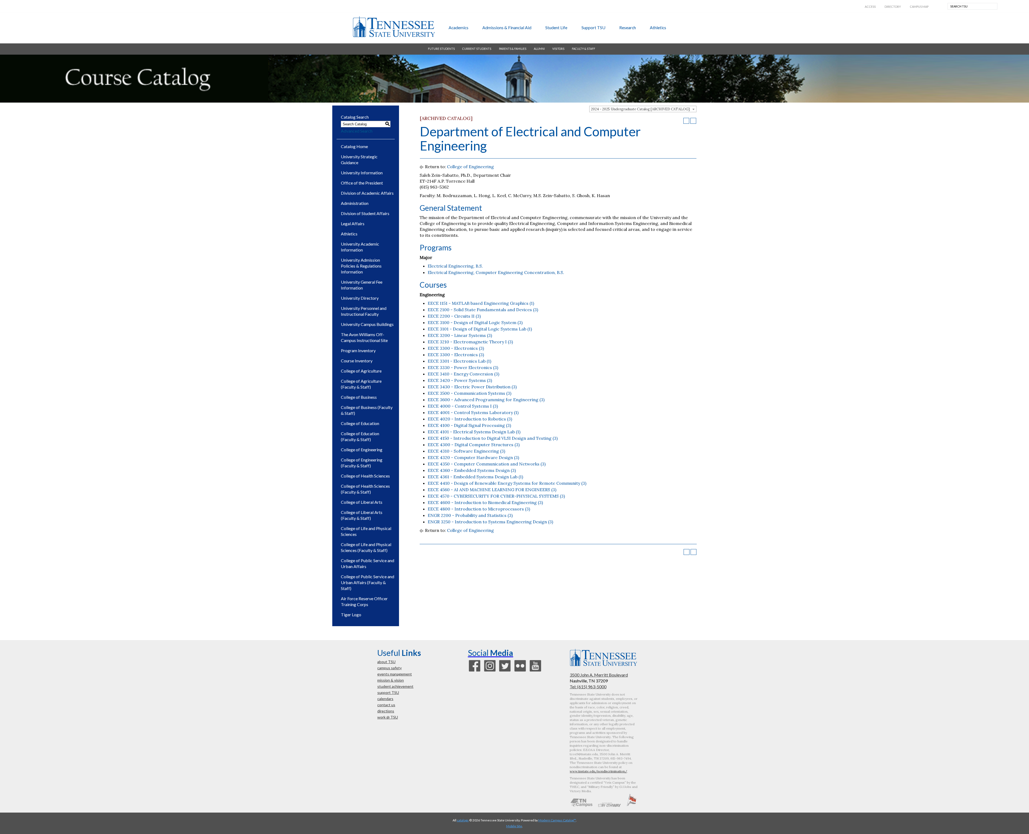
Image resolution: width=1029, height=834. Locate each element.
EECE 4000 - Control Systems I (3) (463, 406)
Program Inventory (358, 350)
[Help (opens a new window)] (693, 121)
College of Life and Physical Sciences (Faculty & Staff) (366, 547)
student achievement (395, 686)
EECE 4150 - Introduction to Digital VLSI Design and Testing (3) (493, 438)
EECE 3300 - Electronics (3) (456, 348)
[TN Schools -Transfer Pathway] (609, 805)
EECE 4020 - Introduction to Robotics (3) (470, 419)
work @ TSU (387, 717)
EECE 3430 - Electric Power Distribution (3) (472, 386)
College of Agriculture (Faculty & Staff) (361, 383)
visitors (558, 48)
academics (458, 27)
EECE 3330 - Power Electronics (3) (463, 367)
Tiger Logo (351, 614)
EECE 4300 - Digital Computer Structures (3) (474, 444)
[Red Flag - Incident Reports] (631, 805)
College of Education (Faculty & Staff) (360, 436)
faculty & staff (583, 48)
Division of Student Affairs (365, 213)
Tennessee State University (394, 26)
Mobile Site (514, 826)
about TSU (386, 661)
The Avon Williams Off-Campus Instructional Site (364, 337)
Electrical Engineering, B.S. (455, 266)
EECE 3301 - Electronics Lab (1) (459, 361)
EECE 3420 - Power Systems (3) (460, 380)
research (627, 27)
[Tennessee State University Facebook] (474, 671)
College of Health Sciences (365, 475)
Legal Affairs (352, 223)
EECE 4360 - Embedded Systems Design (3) (472, 470)
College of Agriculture (361, 370)
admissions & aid (506, 27)
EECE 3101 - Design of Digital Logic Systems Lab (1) (480, 329)
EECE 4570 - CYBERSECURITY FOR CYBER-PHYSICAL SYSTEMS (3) (496, 496)
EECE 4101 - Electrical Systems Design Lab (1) (474, 431)
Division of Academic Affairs (367, 193)
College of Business (359, 397)
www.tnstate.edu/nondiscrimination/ (598, 771)
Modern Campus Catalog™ (557, 820)
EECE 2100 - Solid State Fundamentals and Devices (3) (483, 309)
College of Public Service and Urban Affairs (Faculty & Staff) (367, 582)
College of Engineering (361, 449)
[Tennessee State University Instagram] (490, 671)
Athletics (349, 233)
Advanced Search (356, 130)
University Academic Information (360, 246)
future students (441, 48)
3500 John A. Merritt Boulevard (599, 674)
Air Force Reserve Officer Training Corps (364, 601)
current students (476, 48)
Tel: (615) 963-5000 (588, 686)
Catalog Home (354, 146)
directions (385, 711)
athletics (658, 27)
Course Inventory (356, 360)
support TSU (593, 27)
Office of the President (362, 182)
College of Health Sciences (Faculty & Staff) (365, 488)
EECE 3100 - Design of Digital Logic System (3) (475, 322)
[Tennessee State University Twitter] (505, 671)
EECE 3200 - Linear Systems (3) (460, 335)
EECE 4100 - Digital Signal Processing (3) (469, 425)
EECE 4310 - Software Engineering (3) (466, 451)
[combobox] (642, 109)
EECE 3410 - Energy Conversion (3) (463, 374)
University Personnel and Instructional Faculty (363, 311)
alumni (539, 48)
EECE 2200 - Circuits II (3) (454, 316)
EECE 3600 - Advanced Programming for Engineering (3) (486, 399)
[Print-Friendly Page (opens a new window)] (686, 121)
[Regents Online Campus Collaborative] (581, 805)
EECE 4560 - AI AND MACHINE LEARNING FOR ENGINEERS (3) (492, 489)
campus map (919, 6)
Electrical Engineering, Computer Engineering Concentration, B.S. (496, 272)
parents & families (512, 48)
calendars (385, 698)
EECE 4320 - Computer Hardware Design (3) (473, 457)
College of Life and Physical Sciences (366, 531)
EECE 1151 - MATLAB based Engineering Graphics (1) (481, 303)
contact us (386, 704)
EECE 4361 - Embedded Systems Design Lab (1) (475, 476)
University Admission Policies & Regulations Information (361, 265)
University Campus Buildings (367, 324)
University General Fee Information (361, 284)
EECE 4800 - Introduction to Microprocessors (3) (479, 509)
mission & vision (390, 680)
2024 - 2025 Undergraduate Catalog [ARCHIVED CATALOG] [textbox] (640, 109)
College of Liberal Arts (361, 502)
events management (394, 674)
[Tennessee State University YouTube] (535, 671)
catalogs (463, 820)
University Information (362, 172)
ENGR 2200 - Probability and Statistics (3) (470, 515)
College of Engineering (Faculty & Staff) (361, 462)
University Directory (360, 297)
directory (893, 6)
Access (870, 6)
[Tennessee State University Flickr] (520, 671)
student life (556, 27)
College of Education (360, 423)
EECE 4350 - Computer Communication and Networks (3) (487, 464)
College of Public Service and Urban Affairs (367, 563)
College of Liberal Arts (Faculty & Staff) (361, 515)
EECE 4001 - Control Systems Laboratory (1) (473, 412)
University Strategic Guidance (359, 159)
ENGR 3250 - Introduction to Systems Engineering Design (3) (490, 521)
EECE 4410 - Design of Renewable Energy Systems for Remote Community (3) (507, 483)
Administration (354, 203)
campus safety (389, 668)
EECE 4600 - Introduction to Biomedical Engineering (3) (485, 502)
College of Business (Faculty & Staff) (367, 410)
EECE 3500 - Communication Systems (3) (469, 393)
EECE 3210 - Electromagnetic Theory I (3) (470, 341)
